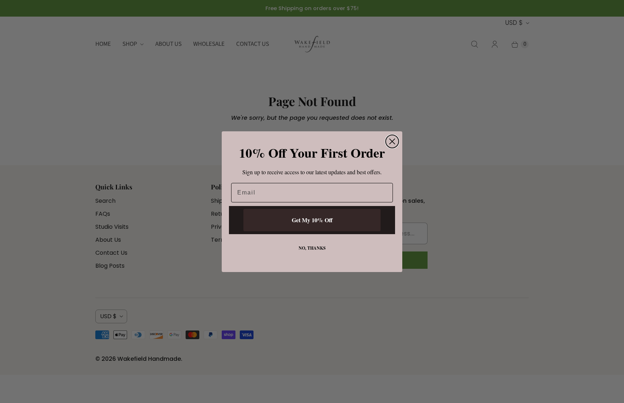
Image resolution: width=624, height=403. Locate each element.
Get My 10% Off (312, 220)
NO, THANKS (312, 248)
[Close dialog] (392, 141)
